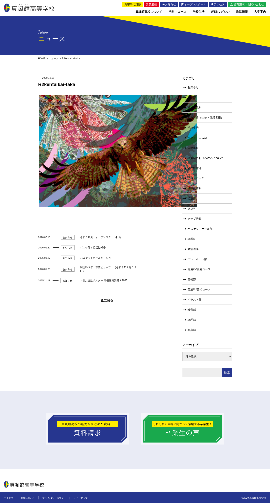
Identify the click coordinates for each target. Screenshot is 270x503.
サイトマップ (80, 498)
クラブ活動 (194, 218)
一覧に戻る (105, 300)
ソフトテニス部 (197, 137)
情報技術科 (194, 188)
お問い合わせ (28, 498)
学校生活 (193, 127)
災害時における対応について (206, 158)
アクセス (8, 498)
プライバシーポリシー (54, 498)
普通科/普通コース (199, 269)
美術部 (192, 279)
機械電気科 (194, 107)
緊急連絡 (193, 249)
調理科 (192, 238)
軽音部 (192, 309)
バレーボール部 (197, 259)
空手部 (192, 97)
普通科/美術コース (199, 289)
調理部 (192, 319)
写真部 (192, 330)
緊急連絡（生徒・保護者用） (206, 117)
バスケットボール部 (200, 228)
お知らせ (193, 87)
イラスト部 (194, 299)
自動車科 (193, 147)
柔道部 (192, 198)
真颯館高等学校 (29, 7)
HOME (41, 58)
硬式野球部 (194, 168)
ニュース (53, 58)
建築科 (192, 208)
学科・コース (196, 178)
